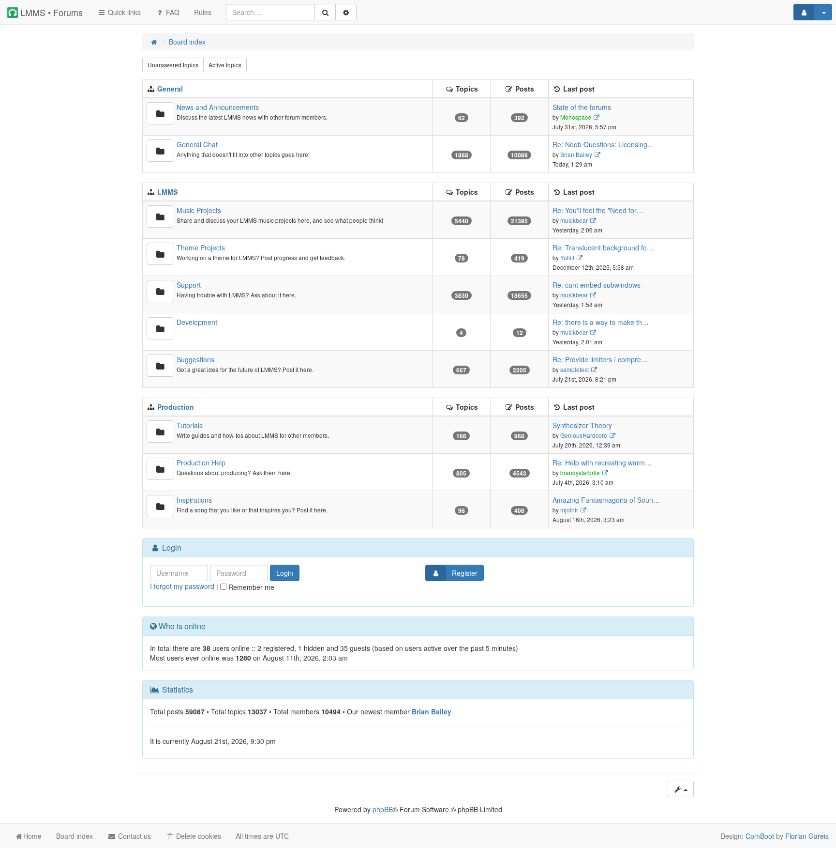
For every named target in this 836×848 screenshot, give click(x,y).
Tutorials (190, 425)
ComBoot (760, 836)
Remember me (250, 587)
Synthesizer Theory (582, 425)
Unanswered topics (173, 65)
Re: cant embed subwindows (596, 285)
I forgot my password (182, 586)
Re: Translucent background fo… (603, 247)
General (170, 88)
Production (175, 407)
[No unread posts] (160, 113)
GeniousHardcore (583, 435)
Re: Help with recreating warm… (602, 462)
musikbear (574, 220)
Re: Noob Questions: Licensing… (603, 144)
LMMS (167, 192)
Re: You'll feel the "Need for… (597, 210)
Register (465, 573)
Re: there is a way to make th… (600, 322)
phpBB (383, 809)
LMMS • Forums (50, 12)
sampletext (574, 369)
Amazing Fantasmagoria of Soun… (606, 500)
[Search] (325, 12)
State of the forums (581, 107)
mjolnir (569, 510)
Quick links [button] (123, 12)
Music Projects (199, 210)
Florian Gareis (807, 836)
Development (197, 322)
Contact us (133, 836)
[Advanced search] (346, 12)
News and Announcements (218, 107)
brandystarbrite (580, 472)
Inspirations (194, 500)
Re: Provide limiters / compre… (600, 359)
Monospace (575, 117)
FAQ (171, 12)
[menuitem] (203, 12)
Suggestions (195, 359)
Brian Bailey (576, 154)
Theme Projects (201, 247)
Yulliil (567, 257)
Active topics (225, 65)
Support (189, 285)
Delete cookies (197, 836)
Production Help (201, 462)
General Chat (197, 144)
